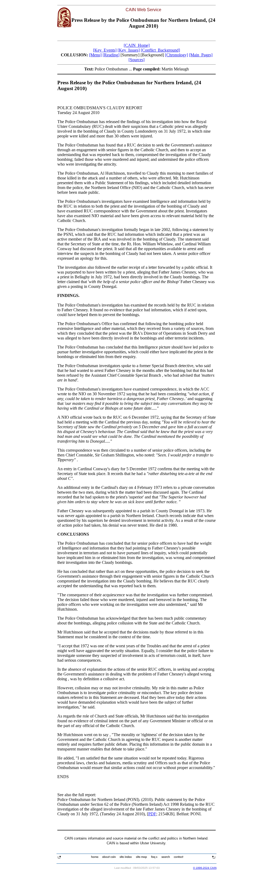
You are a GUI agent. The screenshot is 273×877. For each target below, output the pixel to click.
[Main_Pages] (200, 55)
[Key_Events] (105, 50)
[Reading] (111, 55)
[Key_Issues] (129, 50)
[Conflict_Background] (160, 50)
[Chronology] (176, 55)
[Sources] (136, 59)
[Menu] (95, 55)
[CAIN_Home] (137, 45)
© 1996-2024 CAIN (204, 867)
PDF (152, 814)
